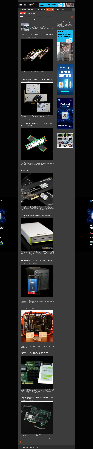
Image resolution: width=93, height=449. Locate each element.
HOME (20, 9)
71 (35, 37)
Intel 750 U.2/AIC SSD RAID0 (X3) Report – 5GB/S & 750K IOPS (36, 79)
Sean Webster (23, 172)
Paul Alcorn (23, 400)
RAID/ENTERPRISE (50, 9)
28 (33, 126)
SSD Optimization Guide (30, 13)
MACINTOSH (57, 9)
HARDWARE (43, 9)
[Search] (72, 17)
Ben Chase (23, 355)
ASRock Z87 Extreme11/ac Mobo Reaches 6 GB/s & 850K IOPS (36, 307)
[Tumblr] (74, 1)
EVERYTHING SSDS (31, 9)
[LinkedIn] (73, 1)
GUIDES (38, 9)
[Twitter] (72, 1)
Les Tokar (23, 37)
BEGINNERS (24, 9)
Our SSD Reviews (63, 9)
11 (34, 172)
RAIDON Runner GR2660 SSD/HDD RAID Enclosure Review (35, 215)
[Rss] (70, 1)
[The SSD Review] (26, 4)
